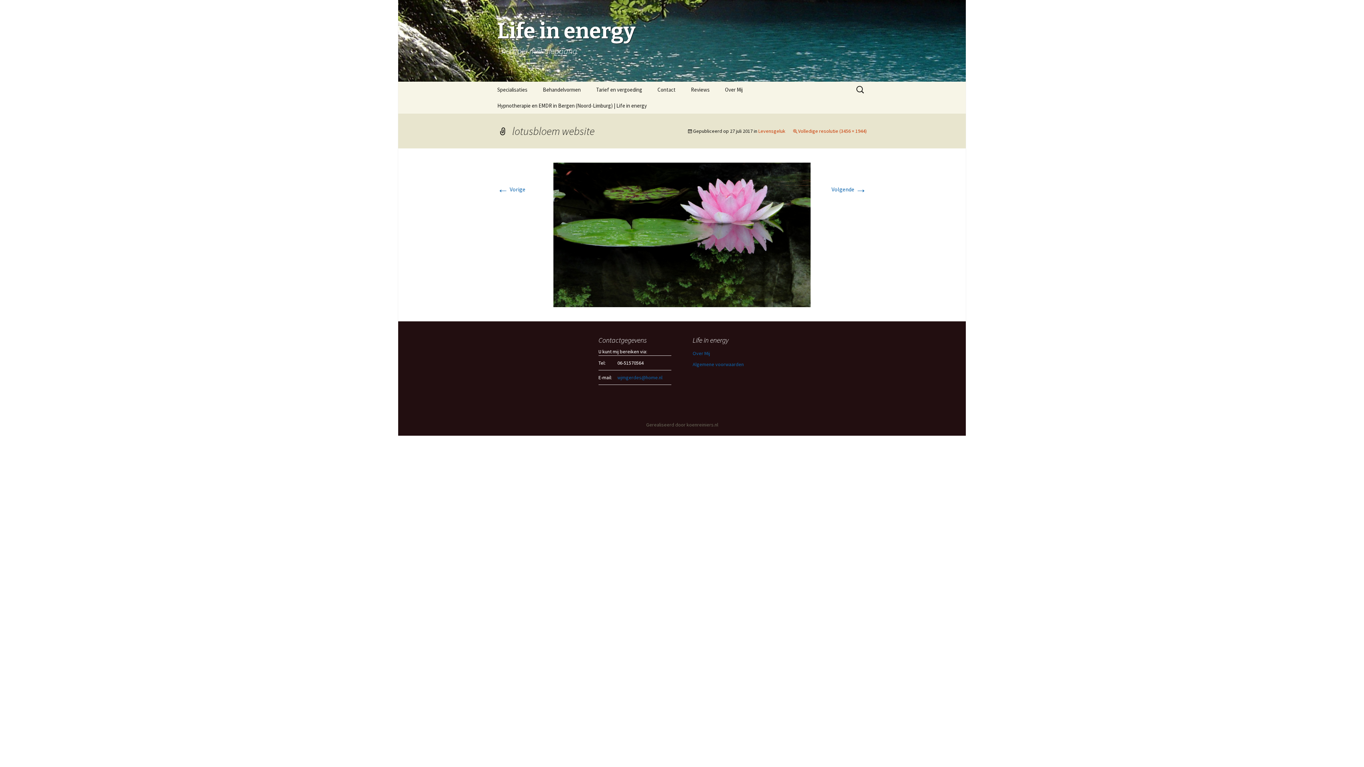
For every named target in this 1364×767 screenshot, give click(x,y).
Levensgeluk (771, 131)
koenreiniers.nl (702, 424)
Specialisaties (512, 89)
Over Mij (734, 89)
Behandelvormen (562, 89)
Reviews (700, 89)
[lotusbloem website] (682, 234)
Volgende (849, 189)
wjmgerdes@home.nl (639, 377)
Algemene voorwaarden (718, 364)
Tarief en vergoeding (619, 89)
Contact (666, 89)
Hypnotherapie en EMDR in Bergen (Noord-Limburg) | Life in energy (572, 105)
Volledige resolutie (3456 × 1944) (832, 131)
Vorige (511, 189)
